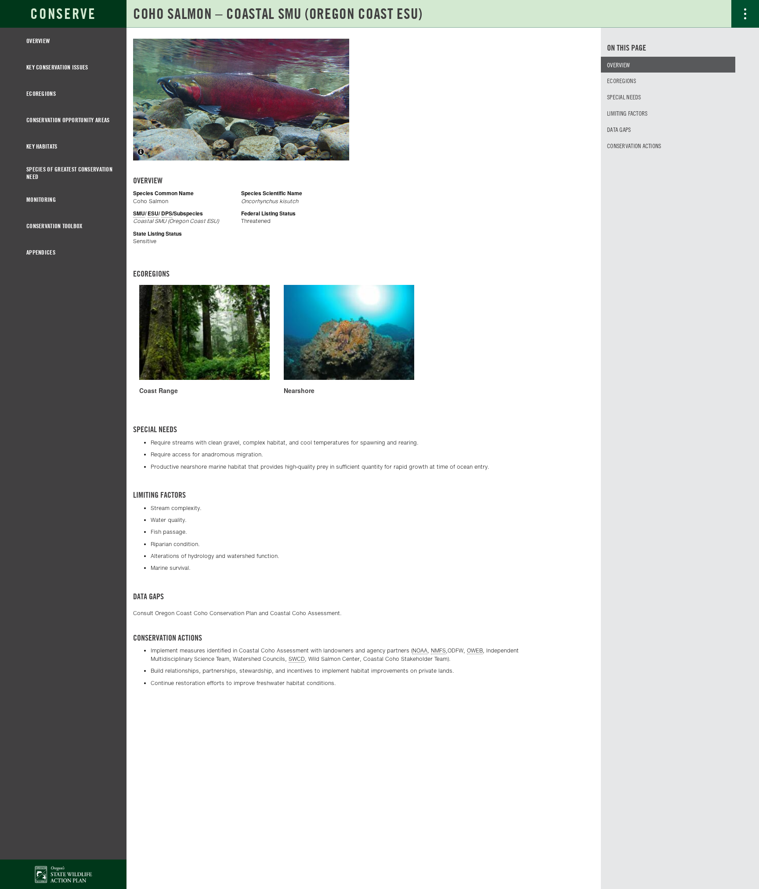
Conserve (63, 13)
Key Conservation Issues (57, 67)
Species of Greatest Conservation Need (69, 172)
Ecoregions (41, 93)
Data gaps (619, 129)
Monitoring (41, 199)
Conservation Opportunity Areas (67, 120)
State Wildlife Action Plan (63, 874)
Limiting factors (627, 113)
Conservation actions (634, 145)
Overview (38, 40)
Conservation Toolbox (54, 226)
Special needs (624, 97)
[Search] (717, 13)
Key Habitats (41, 146)
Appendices (40, 252)
